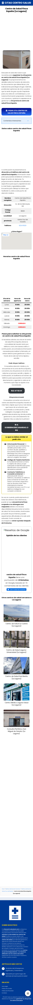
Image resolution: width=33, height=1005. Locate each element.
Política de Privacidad (7, 991)
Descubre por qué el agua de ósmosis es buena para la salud (16, 975)
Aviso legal (5, 986)
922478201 (22, 225)
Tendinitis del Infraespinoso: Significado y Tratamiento (15, 969)
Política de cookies (7, 988)
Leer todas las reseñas (17, 589)
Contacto (4, 993)
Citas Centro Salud (18, 2)
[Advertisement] (16, 31)
